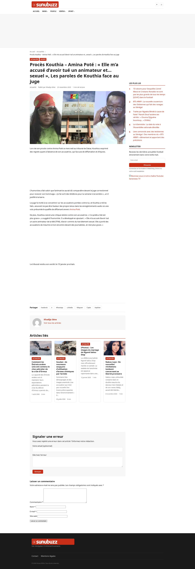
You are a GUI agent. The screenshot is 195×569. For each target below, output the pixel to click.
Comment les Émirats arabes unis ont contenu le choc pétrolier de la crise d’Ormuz (41, 367)
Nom (32, 507)
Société (43, 59)
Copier (89, 307)
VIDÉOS (62, 11)
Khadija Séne (50, 87)
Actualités (34, 59)
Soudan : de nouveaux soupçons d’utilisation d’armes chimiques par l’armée (65, 368)
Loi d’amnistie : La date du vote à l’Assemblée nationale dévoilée (147, 126)
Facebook (44, 308)
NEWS (44, 11)
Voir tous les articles (52, 323)
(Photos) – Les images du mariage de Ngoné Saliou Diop (90, 351)
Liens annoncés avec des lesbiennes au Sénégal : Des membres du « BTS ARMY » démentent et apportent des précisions (148, 135)
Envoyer (38, 472)
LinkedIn (70, 308)
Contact (35, 556)
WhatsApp (59, 308)
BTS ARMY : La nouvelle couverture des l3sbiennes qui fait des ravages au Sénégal (148, 104)
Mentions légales (48, 556)
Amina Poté (75, 209)
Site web (33, 516)
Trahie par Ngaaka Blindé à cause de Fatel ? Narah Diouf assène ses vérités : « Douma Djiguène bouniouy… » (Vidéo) (148, 115)
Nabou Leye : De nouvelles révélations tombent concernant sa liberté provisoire (114, 368)
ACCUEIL (36, 11)
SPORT (70, 11)
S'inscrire (147, 165)
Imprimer (97, 307)
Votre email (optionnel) (42, 446)
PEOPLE (53, 11)
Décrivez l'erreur (39, 455)
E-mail (33, 511)
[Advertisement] (97, 31)
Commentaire (36, 502)
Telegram (80, 308)
